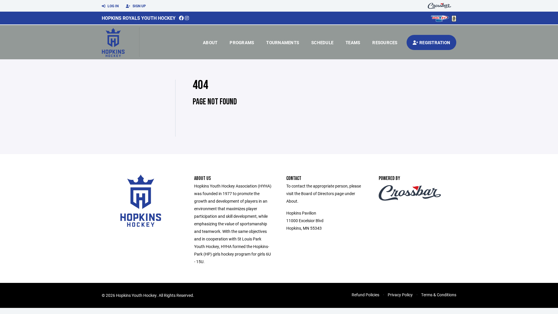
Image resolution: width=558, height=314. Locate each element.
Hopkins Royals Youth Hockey (139, 18)
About (210, 42)
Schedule (322, 42)
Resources (384, 42)
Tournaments (282, 42)
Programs (242, 42)
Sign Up (139, 5)
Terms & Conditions (438, 294)
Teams (353, 42)
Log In (113, 5)
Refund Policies (365, 294)
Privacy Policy (400, 294)
